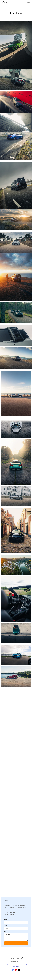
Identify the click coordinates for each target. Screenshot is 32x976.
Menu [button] (28, 2)
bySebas (5, 2)
